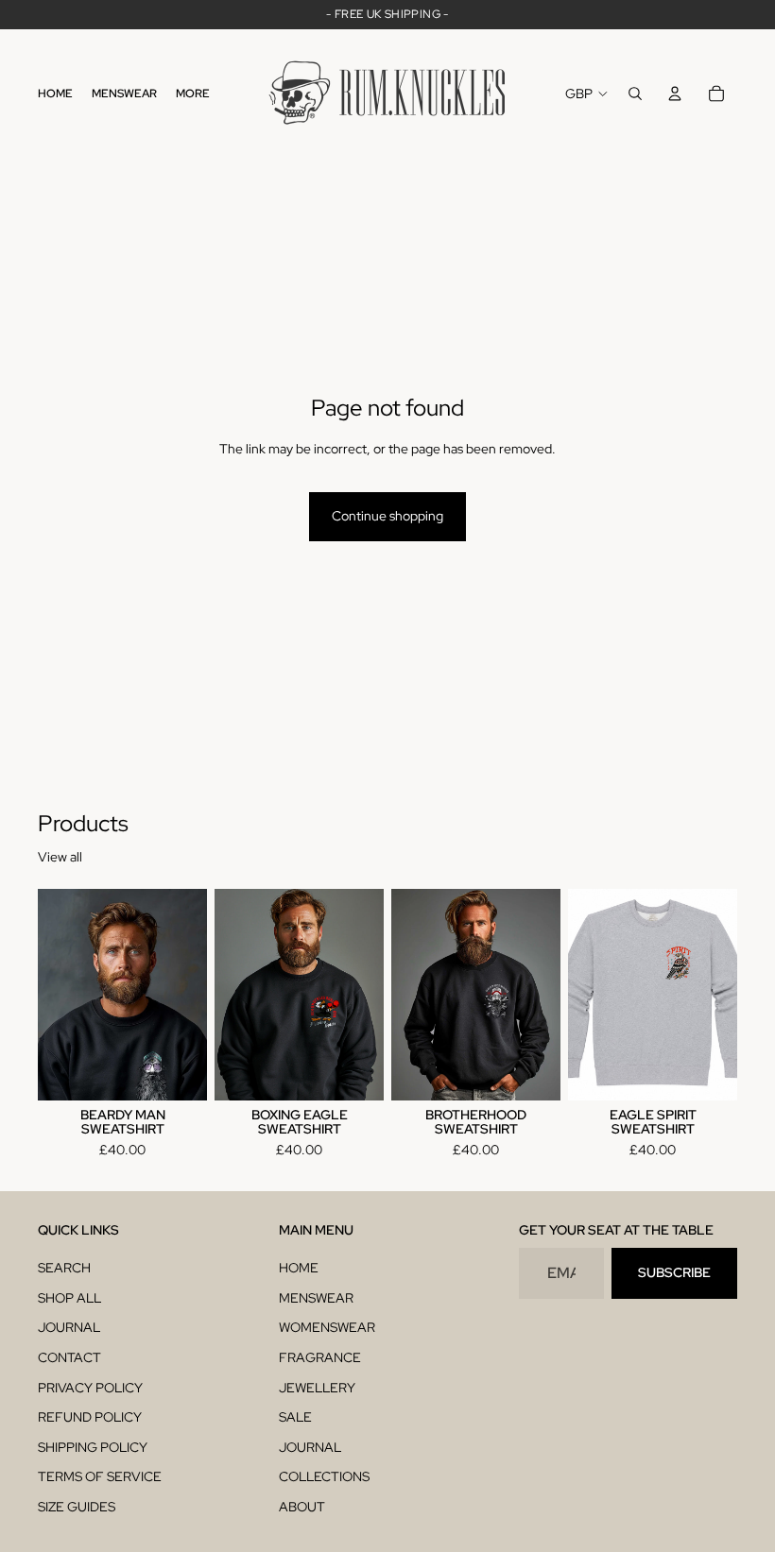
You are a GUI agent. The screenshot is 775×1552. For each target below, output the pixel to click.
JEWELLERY (317, 1387)
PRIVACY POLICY (90, 1387)
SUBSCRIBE (674, 1272)
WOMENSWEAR (327, 1327)
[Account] (675, 93)
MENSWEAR (316, 1297)
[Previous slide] (58, 994)
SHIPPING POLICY (92, 1447)
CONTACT (69, 1357)
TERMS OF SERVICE (100, 1476)
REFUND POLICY (90, 1416)
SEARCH (64, 1267)
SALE (295, 1416)
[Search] (635, 93)
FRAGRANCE (320, 1357)
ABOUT (302, 1506)
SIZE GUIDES (76, 1506)
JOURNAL (69, 1327)
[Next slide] (186, 994)
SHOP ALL (69, 1297)
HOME (299, 1267)
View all (60, 856)
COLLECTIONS (324, 1476)
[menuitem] (192, 94)
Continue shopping (387, 515)
